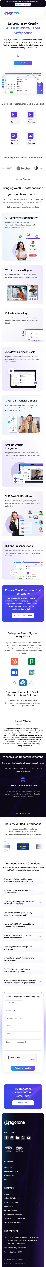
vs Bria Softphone (11, 1198)
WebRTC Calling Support (19, 270)
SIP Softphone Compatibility (21, 217)
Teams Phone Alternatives (14, 1218)
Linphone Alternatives (13, 1214)
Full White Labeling (16, 313)
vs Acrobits (8, 1194)
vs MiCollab (8, 1206)
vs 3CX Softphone (11, 1202)
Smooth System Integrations (14, 446)
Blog (6, 1179)
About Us (8, 1167)
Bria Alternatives (10, 1210)
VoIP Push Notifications (18, 496)
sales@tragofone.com (17, 1247)
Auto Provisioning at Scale (20, 352)
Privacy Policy (8, 1263)
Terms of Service (19, 1263)
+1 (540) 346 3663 (14, 1252)
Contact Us (8, 1175)
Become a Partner (11, 1171)
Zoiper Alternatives (12, 1222)
